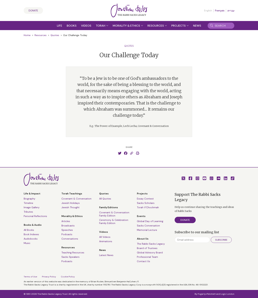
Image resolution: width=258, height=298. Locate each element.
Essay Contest (145, 198)
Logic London (227, 294)
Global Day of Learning (150, 221)
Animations (105, 241)
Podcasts (66, 234)
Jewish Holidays (70, 203)
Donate (33, 10)
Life (59, 25)
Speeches (67, 230)
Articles (65, 221)
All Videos (104, 237)
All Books (29, 230)
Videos (86, 25)
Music (27, 243)
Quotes (55, 35)
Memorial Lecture (147, 230)
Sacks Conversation (148, 225)
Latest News (106, 255)
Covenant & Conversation (76, 198)
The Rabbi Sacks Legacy (151, 243)
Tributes (28, 211)
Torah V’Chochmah (148, 207)
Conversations (69, 238)
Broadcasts (68, 225)
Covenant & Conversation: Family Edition (114, 214)
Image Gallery (31, 207)
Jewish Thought (70, 207)
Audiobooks (31, 238)
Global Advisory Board (150, 252)
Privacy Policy (49, 276)
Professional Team (147, 256)
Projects (178, 25)
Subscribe (221, 239)
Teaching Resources (72, 252)
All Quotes (105, 198)
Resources (156, 25)
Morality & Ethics (127, 25)
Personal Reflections (35, 216)
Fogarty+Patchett (207, 294)
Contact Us (143, 261)
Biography (29, 198)
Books (72, 25)
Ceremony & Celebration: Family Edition (114, 221)
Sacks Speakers (70, 256)
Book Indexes (31, 234)
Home (27, 35)
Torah (101, 25)
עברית (230, 10)
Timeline (28, 203)
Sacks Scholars (145, 203)
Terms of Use (30, 276)
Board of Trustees (147, 248)
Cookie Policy (68, 276)
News (197, 25)
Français (219, 10)
